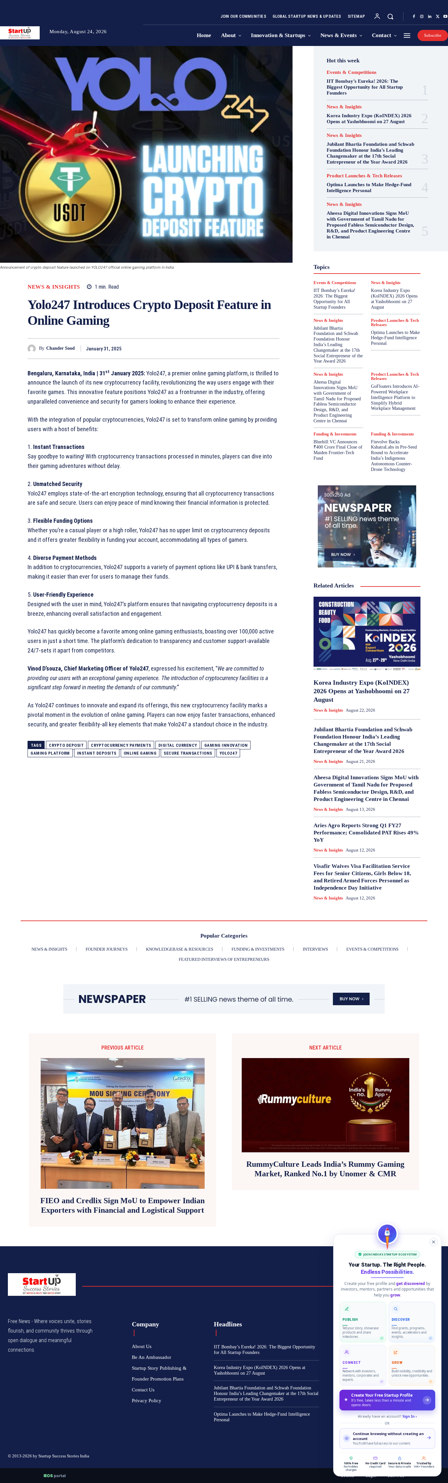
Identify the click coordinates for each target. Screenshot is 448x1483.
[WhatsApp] (272, 348)
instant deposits (96, 753)
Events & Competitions (352, 72)
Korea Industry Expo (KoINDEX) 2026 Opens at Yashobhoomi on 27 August (369, 118)
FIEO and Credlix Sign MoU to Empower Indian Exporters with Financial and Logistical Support (122, 1205)
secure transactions (188, 753)
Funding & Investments (335, 434)
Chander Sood (60, 348)
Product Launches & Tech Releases (364, 175)
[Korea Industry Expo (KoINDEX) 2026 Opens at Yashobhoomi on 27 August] (367, 634)
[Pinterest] (257, 348)
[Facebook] (414, 17)
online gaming (140, 753)
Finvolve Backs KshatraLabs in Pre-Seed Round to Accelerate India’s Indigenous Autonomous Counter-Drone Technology (394, 455)
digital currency (177, 745)
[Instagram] (422, 17)
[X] (437, 17)
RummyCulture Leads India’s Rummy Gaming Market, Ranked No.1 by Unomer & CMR (325, 1169)
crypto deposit (66, 745)
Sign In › (409, 1416)
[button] (390, 16)
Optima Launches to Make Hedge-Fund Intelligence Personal (369, 187)
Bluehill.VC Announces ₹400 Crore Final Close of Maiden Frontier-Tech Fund (338, 450)
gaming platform (50, 753)
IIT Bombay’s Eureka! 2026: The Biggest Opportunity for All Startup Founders (365, 87)
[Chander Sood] (33, 348)
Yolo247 (228, 753)
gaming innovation (226, 745)
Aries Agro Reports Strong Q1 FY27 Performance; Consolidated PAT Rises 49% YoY (366, 832)
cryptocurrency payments (121, 745)
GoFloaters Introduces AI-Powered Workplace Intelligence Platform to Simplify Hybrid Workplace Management (395, 397)
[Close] (433, 1242)
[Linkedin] (430, 17)
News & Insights (54, 287)
